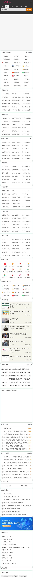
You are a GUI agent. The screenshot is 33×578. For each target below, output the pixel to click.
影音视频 (5, 138)
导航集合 (5, 576)
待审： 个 (29, 364)
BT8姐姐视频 (12, 544)
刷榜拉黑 (29, 424)
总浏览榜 (5, 424)
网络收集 (5, 211)
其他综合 (5, 235)
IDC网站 (5, 162)
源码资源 (9, 485)
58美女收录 (23, 576)
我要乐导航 (14, 576)
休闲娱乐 (5, 187)
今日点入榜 (6, 453)
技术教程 (25, 485)
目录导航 (5, 90)
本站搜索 (29, 9)
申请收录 (29, 52)
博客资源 (5, 114)
